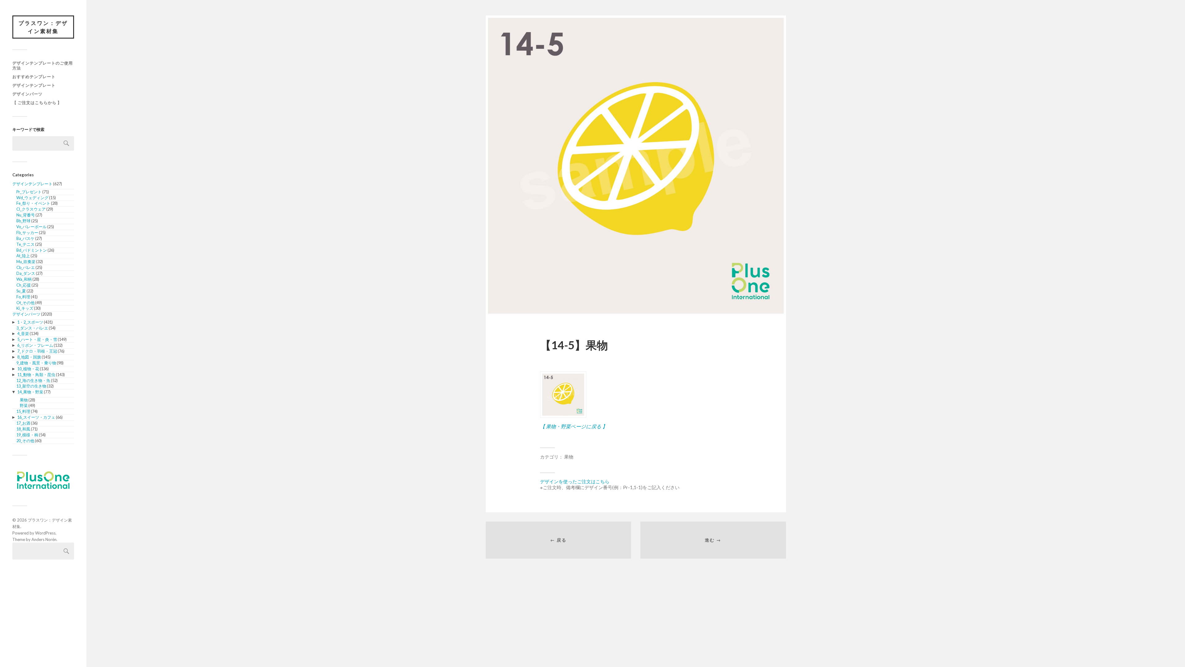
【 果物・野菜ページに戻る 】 (573, 426)
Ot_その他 (25, 302)
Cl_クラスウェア (31, 209)
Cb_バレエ (25, 267)
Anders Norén (43, 539)
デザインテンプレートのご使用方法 (42, 65)
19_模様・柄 (27, 434)
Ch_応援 (23, 285)
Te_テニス (25, 244)
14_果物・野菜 (30, 391)
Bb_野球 (23, 220)
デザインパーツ (27, 93)
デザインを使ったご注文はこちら (574, 481)
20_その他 (25, 440)
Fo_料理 (23, 296)
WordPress (45, 533)
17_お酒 (23, 423)
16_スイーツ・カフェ (36, 417)
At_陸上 (23, 255)
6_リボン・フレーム (35, 345)
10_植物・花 (28, 368)
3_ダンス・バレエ (32, 327)
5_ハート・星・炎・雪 (37, 339)
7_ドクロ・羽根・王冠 (37, 351)
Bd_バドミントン (31, 250)
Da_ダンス (25, 273)
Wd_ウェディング (32, 197)
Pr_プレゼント (29, 191)
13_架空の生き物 (31, 386)
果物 (24, 399)
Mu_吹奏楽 (25, 261)
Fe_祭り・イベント (33, 203)
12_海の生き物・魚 (33, 380)
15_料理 (23, 411)
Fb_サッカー (27, 232)
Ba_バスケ (25, 238)
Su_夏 (21, 290)
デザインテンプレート (34, 85)
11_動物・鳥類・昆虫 (36, 374)
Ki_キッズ (24, 308)
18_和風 (23, 428)
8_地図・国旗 (29, 356)
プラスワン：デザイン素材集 (43, 27)
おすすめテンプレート (34, 76)
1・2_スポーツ (30, 322)
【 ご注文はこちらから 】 (37, 102)
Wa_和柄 (24, 279)
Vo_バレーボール (31, 226)
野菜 (24, 405)
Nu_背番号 (25, 214)
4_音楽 (23, 333)
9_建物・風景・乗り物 (36, 362)
